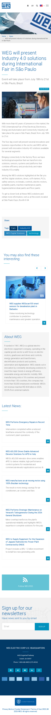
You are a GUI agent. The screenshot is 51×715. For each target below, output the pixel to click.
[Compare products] (32, 5)
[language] (42, 5)
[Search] (37, 5)
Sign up (42, 627)
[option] (25, 298)
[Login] (28, 5)
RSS (44, 709)
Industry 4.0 (25, 228)
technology (34, 233)
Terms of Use (36, 709)
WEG (5, 5)
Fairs (13, 228)
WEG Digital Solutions (15, 233)
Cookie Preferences (27, 702)
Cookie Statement (22, 709)
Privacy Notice (8, 709)
